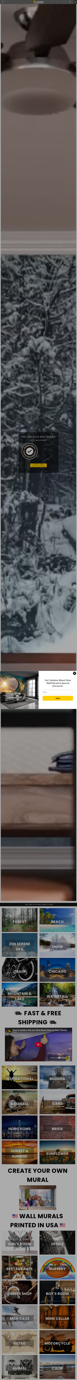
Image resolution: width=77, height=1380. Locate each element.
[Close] (74, 673)
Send (58, 698)
